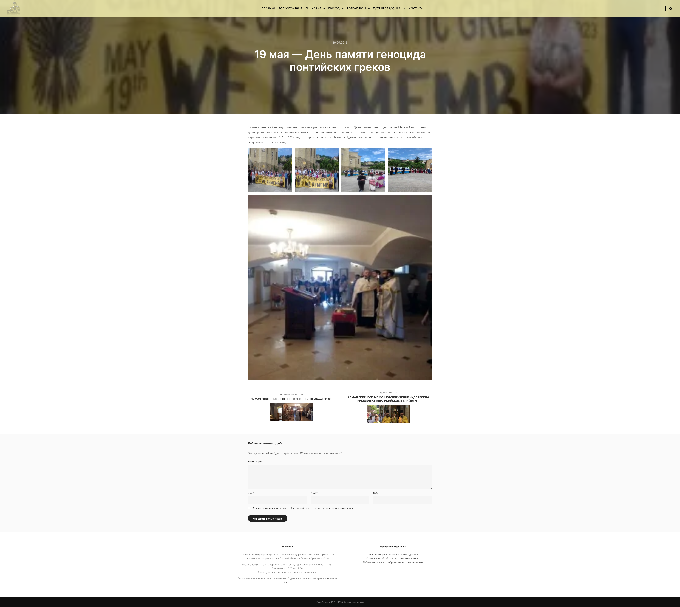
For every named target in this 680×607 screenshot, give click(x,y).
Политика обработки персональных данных (393, 554)
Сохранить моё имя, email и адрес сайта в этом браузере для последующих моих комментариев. (303, 508)
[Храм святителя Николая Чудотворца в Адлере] (13, 8)
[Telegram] (670, 8)
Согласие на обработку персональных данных (393, 558)
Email (314, 493)
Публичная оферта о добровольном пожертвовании (393, 562)
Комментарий (256, 461)
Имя (251, 493)
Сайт (375, 493)
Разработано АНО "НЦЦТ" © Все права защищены (340, 602)
